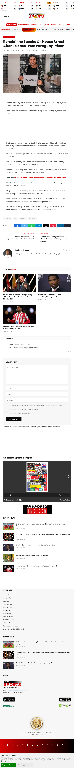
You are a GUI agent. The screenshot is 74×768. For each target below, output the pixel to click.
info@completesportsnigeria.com (17, 691)
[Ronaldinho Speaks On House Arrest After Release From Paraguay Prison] (32, 92)
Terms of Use (7, 604)
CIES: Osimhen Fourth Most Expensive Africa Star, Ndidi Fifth (40, 178)
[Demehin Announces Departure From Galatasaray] (8, 558)
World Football (9, 37)
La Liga (70, 25)
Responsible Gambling (10, 626)
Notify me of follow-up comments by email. (23, 409)
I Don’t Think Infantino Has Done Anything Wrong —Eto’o (51, 296)
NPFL (47, 25)
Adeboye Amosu (22, 250)
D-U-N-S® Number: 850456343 (13, 629)
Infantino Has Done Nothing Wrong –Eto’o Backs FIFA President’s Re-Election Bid (17, 297)
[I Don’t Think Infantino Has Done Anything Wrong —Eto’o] (54, 283)
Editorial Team (8, 607)
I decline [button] (12, 765)
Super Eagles (23, 25)
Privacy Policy (7, 614)
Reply (68, 351)
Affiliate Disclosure (9, 623)
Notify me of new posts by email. (19, 413)
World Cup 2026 (37, 25)
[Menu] (8, 16)
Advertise (6, 601)
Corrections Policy (9, 620)
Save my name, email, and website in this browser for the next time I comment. (35, 405)
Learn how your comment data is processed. (45, 427)
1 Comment (34, 50)
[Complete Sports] (37, 16)
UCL (59, 25)
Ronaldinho (32, 218)
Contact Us (7, 598)
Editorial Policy (8, 617)
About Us (6, 595)
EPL (64, 25)
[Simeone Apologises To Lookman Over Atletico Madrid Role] (19, 314)
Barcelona (7, 218)
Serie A (68, 29)
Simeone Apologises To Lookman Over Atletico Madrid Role (18, 327)
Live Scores (11, 25)
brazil (15, 218)
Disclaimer (6, 610)
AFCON (53, 25)
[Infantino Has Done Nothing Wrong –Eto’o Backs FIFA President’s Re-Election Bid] (19, 283)
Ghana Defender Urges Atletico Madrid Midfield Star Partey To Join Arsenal (53, 239)
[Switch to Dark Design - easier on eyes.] (69, 16)
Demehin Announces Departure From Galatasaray (33, 555)
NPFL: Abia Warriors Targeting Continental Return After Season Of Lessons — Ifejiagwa (43, 525)
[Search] (65, 16)
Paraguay (23, 218)
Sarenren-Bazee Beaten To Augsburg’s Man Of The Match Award (20, 238)
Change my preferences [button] (24, 765)
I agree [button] (4, 765)
